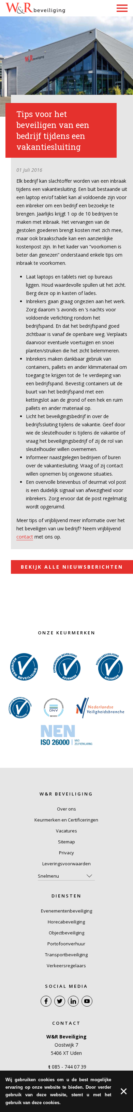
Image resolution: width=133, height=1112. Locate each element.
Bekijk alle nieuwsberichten (72, 567)
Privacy (66, 853)
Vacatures (66, 831)
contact (24, 536)
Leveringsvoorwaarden (66, 864)
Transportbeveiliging (66, 955)
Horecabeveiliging (66, 922)
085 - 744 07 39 (69, 1066)
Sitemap (66, 842)
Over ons (66, 809)
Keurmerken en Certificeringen (66, 820)
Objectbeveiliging (66, 933)
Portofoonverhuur (66, 944)
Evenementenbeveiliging (66, 911)
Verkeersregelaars (66, 965)
